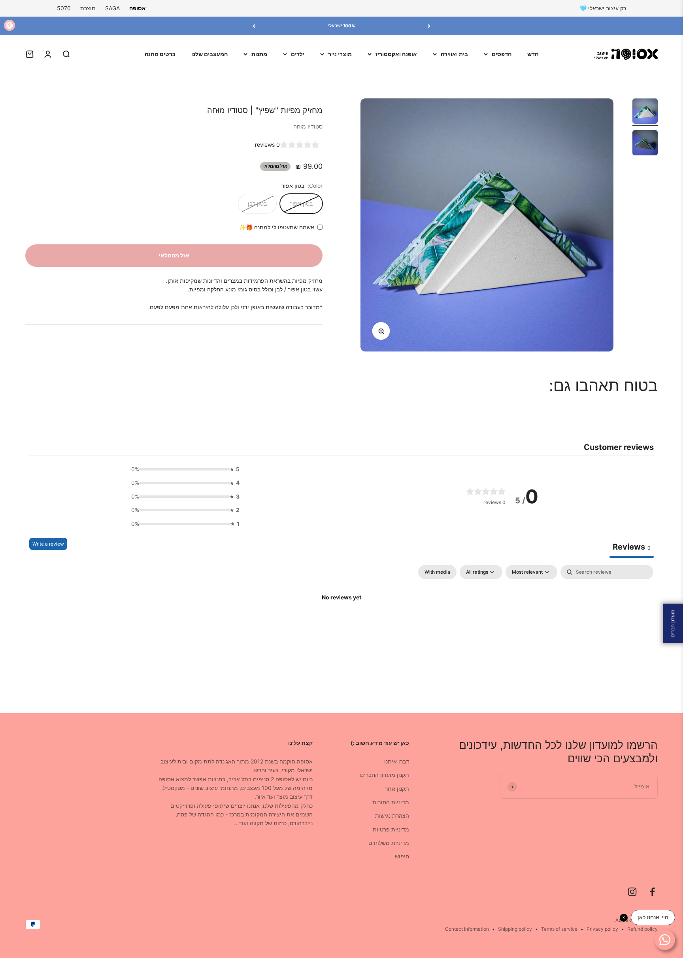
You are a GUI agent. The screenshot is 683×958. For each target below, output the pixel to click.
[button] (183, 469)
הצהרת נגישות (392, 815)
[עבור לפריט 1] (645, 112)
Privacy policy (602, 929)
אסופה (137, 8)
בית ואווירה (454, 54)
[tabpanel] (341, 624)
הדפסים (501, 54)
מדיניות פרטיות (391, 829)
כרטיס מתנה (160, 54)
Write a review (48, 544)
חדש (533, 54)
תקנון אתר (397, 788)
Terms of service (559, 929)
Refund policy (642, 929)
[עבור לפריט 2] (645, 144)
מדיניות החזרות (390, 802)
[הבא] (254, 26)
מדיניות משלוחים (388, 842)
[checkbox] (437, 572)
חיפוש (402, 856)
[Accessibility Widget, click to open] (9, 25)
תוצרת (88, 8)
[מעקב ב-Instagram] (632, 891)
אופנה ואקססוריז (396, 54)
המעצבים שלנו (209, 54)
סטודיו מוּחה (308, 126)
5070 (64, 8)
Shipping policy (515, 929)
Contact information (467, 929)
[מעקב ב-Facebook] (652, 891)
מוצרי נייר (340, 54)
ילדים (297, 54)
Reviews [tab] (632, 547)
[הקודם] (429, 26)
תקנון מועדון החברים (384, 774)
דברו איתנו (396, 761)
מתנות (259, 54)
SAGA (112, 8)
